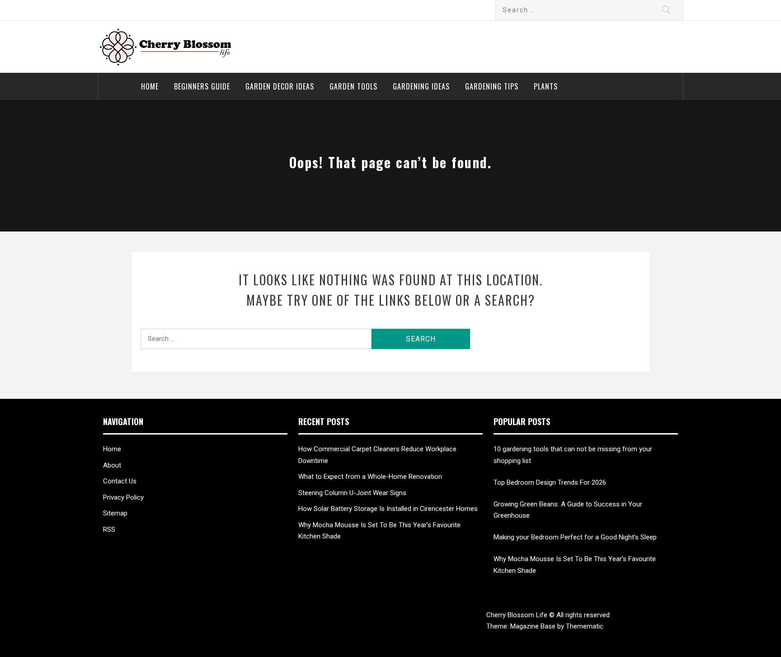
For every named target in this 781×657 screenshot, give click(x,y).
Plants (546, 86)
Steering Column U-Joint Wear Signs (352, 493)
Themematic (584, 626)
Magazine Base (533, 626)
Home (150, 86)
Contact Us (119, 481)
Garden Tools (353, 86)
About (112, 465)
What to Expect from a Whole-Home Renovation (370, 477)
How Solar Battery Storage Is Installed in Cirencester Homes (388, 509)
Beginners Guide (202, 86)
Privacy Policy (123, 497)
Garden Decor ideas (279, 86)
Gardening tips (491, 86)
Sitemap (115, 513)
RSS (109, 529)
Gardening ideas (421, 86)
